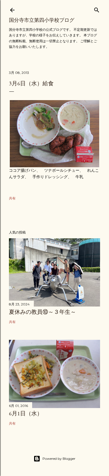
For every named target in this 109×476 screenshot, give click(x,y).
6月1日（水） (25, 413)
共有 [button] (12, 198)
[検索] (96, 8)
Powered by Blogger (58, 458)
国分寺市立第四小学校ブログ (41, 20)
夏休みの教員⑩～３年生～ (42, 311)
